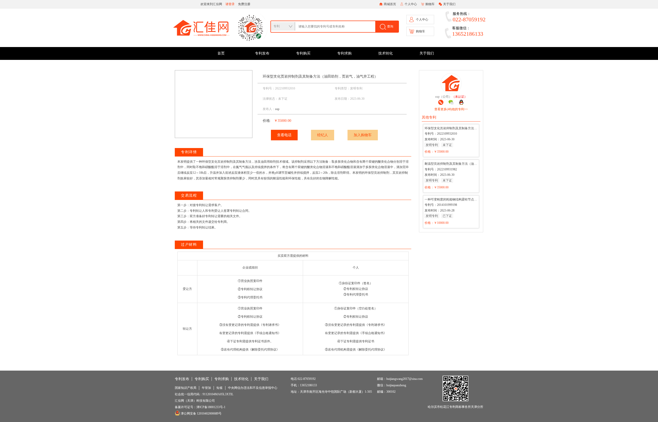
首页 (221, 53)
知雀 (219, 388)
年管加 (206, 388)
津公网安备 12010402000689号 (201, 413)
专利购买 (303, 53)
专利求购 (344, 53)
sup (277, 109)
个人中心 (411, 4)
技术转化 (385, 53)
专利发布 (262, 53)
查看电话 (284, 135)
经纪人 (322, 135)
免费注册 (244, 4)
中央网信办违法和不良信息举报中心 (252, 388)
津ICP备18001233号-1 (210, 407)
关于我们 (449, 4)
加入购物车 (363, 135)
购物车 (430, 4)
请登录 (230, 4)
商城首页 (390, 4)
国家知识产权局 (185, 388)
